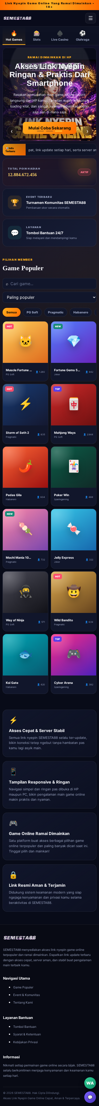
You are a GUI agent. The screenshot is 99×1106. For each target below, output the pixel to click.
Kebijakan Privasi (25, 1042)
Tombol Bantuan (24, 1027)
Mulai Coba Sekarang (49, 127)
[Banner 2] (49, 131)
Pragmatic (55, 312)
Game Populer (23, 987)
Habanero (80, 312)
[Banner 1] (40, 131)
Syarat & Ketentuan (27, 1034)
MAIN (25, 358)
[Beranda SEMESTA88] (43, 18)
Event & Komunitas (26, 995)
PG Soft (32, 312)
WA (90, 1083)
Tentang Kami (23, 1002)
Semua (11, 312)
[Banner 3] (58, 131)
